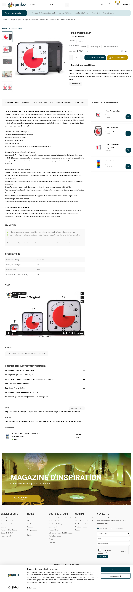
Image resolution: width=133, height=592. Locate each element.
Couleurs (30, 527)
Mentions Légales (81, 527)
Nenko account (6, 536)
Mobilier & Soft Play (81, 13)
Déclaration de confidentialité (84, 521)
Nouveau (52, 542)
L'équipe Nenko (32, 518)
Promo (51, 539)
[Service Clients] (102, 4)
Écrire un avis (77, 408)
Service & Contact (7, 521)
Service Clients (6, 518)
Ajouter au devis (118, 57)
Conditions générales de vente (85, 524)
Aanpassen (114, 576)
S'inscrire (102, 556)
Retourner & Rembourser (9, 530)
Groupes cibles (32, 530)
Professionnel (118, 528)
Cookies (77, 530)
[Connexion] (109, 4)
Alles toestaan (116, 570)
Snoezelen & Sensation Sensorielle (43, 13)
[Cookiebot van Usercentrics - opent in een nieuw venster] (13, 588)
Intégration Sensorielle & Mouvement (61, 533)
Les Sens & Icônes (33, 524)
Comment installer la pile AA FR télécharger (27, 354)
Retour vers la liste (13, 29)
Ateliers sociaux (32, 521)
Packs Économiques (55, 536)
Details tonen (32, 588)
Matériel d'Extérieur (65, 13)
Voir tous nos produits (13, 13)
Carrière (30, 535)
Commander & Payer (8, 524)
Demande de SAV (7, 533)
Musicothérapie (108, 13)
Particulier (103, 528)
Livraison (4, 527)
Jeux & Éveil (96, 13)
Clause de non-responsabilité (84, 518)
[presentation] (16, 63)
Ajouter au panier (96, 57)
